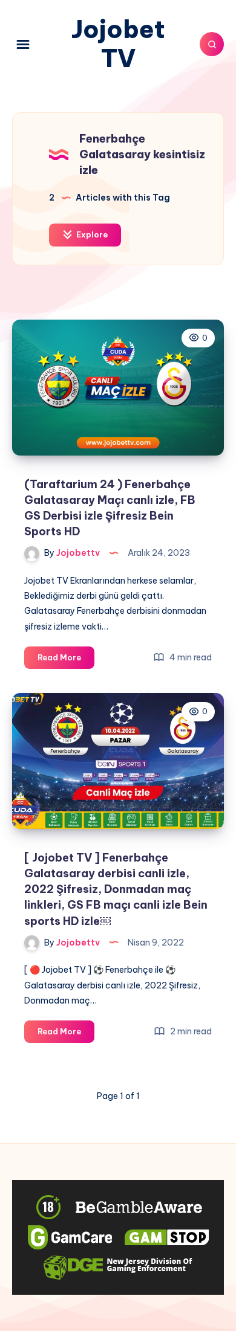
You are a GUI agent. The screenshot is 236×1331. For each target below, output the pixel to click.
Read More (66, 660)
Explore (91, 234)
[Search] (212, 44)
